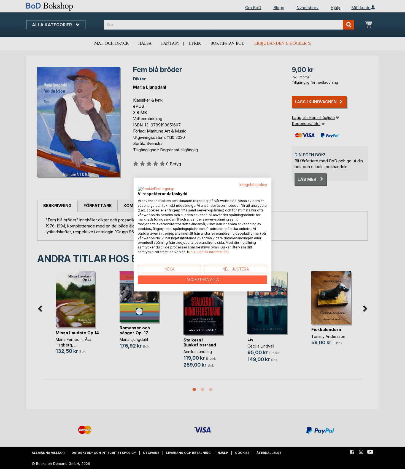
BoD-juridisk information (208, 252)
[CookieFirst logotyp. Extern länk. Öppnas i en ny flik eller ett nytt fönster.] (156, 189)
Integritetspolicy (253, 184)
